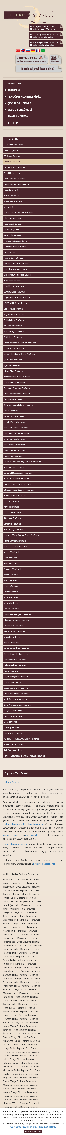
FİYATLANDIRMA (17, 116)
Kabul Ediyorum (33, 1131)
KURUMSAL (13, 90)
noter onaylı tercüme (35, 835)
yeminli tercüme (11, 835)
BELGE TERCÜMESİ (18, 109)
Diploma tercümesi (12, 824)
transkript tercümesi (33, 824)
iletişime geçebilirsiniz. (44, 863)
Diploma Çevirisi (11, 782)
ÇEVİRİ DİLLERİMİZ (18, 103)
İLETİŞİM (12, 123)
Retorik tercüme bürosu (15, 844)
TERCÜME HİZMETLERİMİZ (23, 96)
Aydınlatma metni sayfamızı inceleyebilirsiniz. (33, 1126)
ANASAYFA (14, 83)
